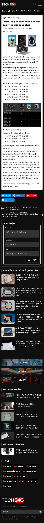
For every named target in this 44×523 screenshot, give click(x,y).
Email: (7, 249)
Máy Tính (22, 371)
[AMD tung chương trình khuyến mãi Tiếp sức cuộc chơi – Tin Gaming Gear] (22, 44)
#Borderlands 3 (12, 471)
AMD (5, 57)
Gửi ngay (32, 260)
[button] (35, 4)
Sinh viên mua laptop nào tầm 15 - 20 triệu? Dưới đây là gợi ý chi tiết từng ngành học (28, 343)
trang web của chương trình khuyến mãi (22, 167)
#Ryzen (19, 466)
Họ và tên (8, 240)
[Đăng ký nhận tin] (40, 512)
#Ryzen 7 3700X (29, 481)
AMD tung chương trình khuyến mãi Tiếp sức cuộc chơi (27, 451)
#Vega (8, 486)
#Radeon (33, 466)
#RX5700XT (10, 481)
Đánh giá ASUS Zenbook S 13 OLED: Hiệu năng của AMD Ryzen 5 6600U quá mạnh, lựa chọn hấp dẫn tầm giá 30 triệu (19, 214)
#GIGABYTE (31, 471)
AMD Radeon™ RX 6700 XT (17, 99)
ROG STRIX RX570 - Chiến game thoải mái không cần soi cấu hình (21, 208)
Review (22, 380)
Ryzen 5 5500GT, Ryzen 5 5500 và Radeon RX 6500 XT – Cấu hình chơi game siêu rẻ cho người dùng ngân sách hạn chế (29, 415)
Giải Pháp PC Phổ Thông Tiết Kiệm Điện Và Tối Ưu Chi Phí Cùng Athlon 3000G (27, 11)
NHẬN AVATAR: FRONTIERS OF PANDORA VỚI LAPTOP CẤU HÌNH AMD (28, 396)
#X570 (8, 476)
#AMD (8, 466)
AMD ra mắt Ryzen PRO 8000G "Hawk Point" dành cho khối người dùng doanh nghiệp (28, 426)
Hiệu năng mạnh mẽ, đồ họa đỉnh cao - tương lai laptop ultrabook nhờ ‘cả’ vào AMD (28, 435)
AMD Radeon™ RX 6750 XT (17, 97)
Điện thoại (22, 362)
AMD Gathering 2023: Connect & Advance (25, 405)
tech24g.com (11, 506)
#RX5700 (21, 476)
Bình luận (8, 228)
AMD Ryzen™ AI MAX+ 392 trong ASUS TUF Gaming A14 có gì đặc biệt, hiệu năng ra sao (29, 330)
